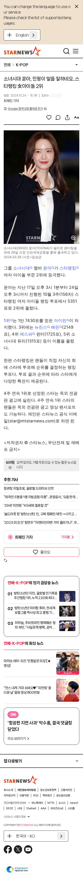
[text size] (76, 117)
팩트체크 (47, 795)
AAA (43, 808)
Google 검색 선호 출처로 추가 (25, 108)
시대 (19, 808)
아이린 (60, 320)
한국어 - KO (25, 836)
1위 (7, 320)
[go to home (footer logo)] (21, 779)
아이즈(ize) (56, 808)
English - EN (26, 35)
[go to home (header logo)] (23, 51)
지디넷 (9, 808)
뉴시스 (62, 802)
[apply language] (33, 35)
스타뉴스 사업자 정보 (15, 816)
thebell (31, 808)
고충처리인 (66, 790)
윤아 (47, 268)
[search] (66, 51)
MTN (50, 802)
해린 (55, 327)
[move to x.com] (18, 849)
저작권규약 (9, 795)
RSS (35, 795)
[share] (67, 117)
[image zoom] (73, 238)
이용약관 (24, 795)
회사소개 (8, 790)
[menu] (75, 51)
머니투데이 (37, 802)
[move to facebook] (8, 849)
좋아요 (45, 552)
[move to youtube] (28, 849)
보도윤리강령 (63, 795)
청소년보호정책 (48, 790)
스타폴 (71, 808)
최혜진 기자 (11, 101)
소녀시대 (21, 268)
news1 (74, 802)
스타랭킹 (67, 268)
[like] (49, 117)
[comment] (58, 117)
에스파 (26, 334)
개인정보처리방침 (26, 790)
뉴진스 (41, 327)
